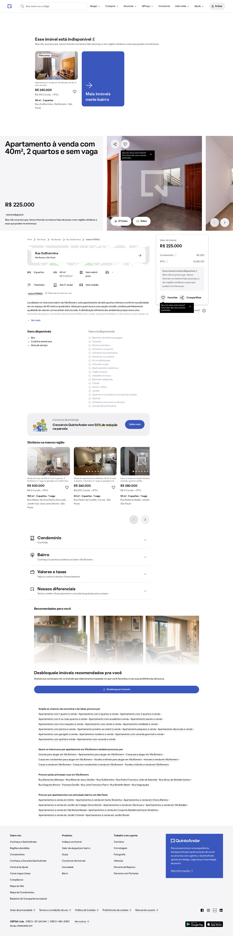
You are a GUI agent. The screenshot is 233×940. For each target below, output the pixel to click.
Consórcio (164, 6)
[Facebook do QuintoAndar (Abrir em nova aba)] (202, 910)
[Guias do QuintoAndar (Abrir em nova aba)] (215, 910)
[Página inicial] (9, 6)
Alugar (93, 6)
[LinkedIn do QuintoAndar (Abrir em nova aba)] (221, 910)
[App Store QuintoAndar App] (214, 924)
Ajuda (197, 6)
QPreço (146, 6)
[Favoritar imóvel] (125, 144)
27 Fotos (123, 221)
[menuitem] (95, 6)
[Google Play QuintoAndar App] (195, 924)
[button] (88, 540)
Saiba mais (135, 424)
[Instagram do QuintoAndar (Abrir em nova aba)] (208, 910)
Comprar (110, 6)
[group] (56, 81)
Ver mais (36, 320)
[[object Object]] (150, 154)
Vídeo (143, 221)
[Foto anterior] (41, 65)
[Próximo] (224, 222)
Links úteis (180, 6)
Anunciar (129, 6)
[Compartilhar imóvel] (115, 144)
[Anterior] (214, 222)
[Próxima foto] (72, 65)
